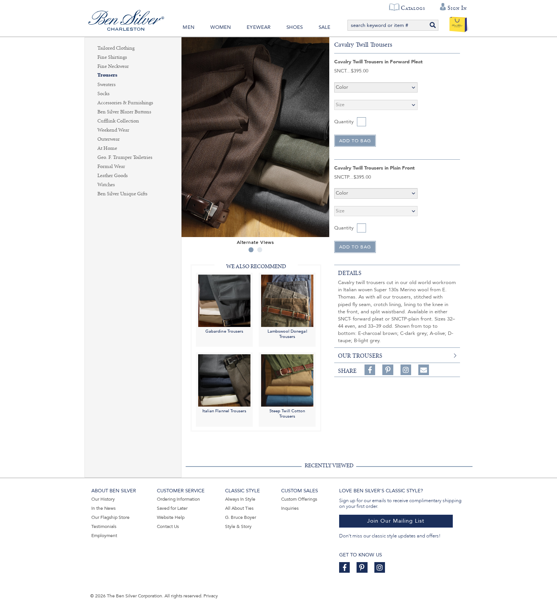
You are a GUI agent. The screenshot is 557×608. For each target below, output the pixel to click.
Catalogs (413, 8)
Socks (103, 93)
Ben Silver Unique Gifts (122, 193)
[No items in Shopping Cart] (458, 22)
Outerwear (108, 139)
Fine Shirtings (112, 57)
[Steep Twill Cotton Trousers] (287, 380)
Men (188, 27)
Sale (325, 27)
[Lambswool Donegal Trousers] (287, 300)
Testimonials (103, 526)
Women (220, 27)
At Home (107, 148)
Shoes (294, 27)
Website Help (171, 517)
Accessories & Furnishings (125, 102)
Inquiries (290, 508)
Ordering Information (178, 499)
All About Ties (239, 508)
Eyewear (259, 27)
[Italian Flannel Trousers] (224, 380)
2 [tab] (259, 249)
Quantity (344, 121)
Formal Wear (111, 166)
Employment (104, 536)
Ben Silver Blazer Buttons (124, 112)
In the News (103, 508)
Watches (106, 184)
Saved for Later (172, 508)
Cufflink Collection (118, 121)
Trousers (107, 75)
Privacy (210, 596)
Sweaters (106, 84)
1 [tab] (251, 249)
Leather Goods (112, 175)
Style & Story (238, 526)
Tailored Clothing (116, 48)
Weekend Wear (113, 130)
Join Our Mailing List (395, 521)
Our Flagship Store (110, 517)
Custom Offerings (299, 499)
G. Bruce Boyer (240, 517)
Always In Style (240, 499)
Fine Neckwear (113, 66)
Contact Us (168, 526)
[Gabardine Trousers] (224, 300)
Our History (103, 499)
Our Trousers (360, 356)
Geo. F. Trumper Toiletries (124, 157)
